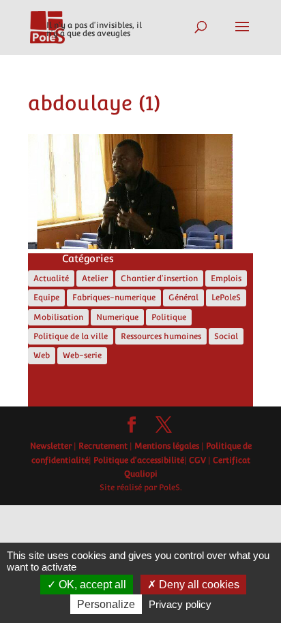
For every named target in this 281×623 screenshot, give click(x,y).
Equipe (46, 297)
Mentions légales (166, 446)
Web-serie (82, 355)
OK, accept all (91, 584)
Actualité (51, 278)
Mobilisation (58, 317)
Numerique (117, 317)
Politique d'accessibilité (138, 460)
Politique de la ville (70, 336)
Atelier (95, 278)
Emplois (226, 278)
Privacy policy (180, 604)
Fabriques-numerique (114, 297)
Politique (168, 317)
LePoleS (226, 297)
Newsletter (51, 446)
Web (41, 355)
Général (183, 297)
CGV (197, 460)
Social (226, 336)
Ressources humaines (161, 336)
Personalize (106, 604)
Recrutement (103, 446)
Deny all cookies (197, 584)
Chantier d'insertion (159, 278)
